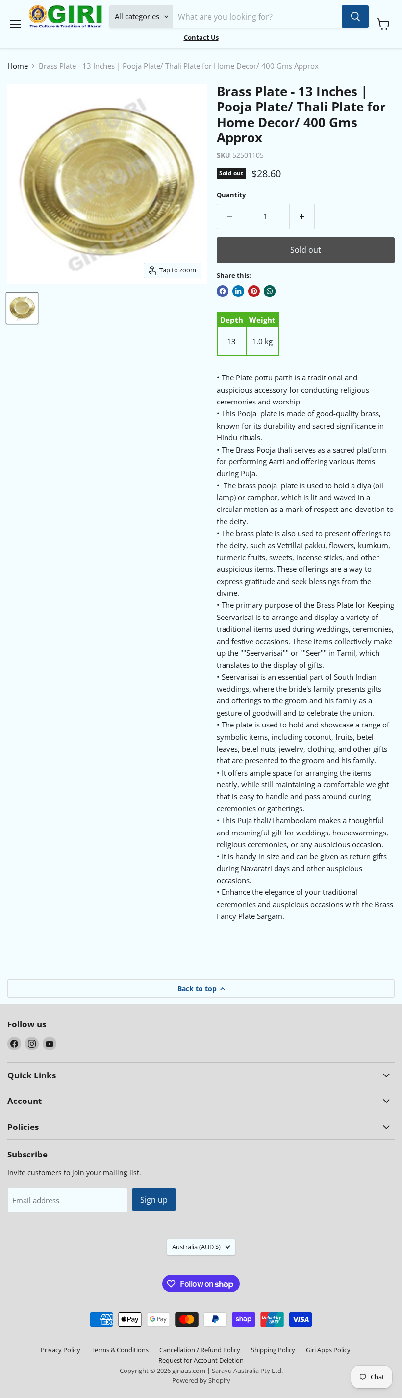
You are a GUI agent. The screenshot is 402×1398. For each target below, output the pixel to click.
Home (17, 66)
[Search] (355, 16)
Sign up (154, 1199)
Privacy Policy (60, 1349)
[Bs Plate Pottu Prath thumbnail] (22, 308)
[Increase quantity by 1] (302, 216)
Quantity (231, 195)
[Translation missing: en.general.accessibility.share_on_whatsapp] (270, 291)
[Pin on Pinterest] (254, 291)
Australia (196, 1246)
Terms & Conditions (120, 1349)
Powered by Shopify (201, 1380)
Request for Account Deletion (201, 1360)
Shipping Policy (273, 1349)
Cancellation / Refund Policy (199, 1349)
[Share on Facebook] (222, 291)
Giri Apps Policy (328, 1349)
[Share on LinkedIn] (238, 291)
